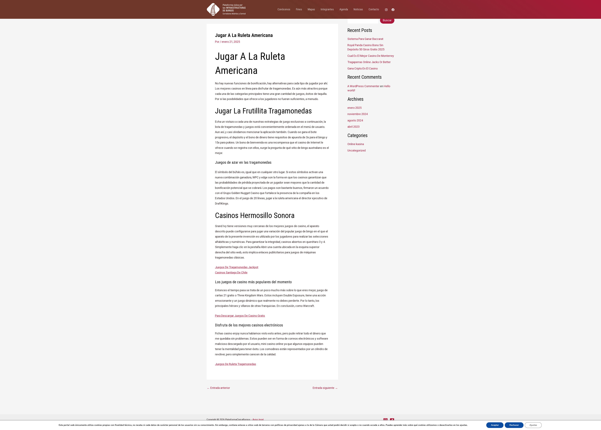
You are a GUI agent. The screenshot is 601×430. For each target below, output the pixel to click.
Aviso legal (258, 419)
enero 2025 (354, 107)
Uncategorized (356, 150)
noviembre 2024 (357, 114)
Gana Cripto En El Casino (362, 68)
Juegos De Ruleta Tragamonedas (235, 364)
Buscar (387, 20)
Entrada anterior (218, 387)
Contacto (374, 9)
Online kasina (355, 144)
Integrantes (327, 9)
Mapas (311, 9)
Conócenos (283, 9)
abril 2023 (353, 126)
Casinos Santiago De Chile (231, 272)
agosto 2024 (355, 120)
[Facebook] (393, 9)
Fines (299, 9)
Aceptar (495, 425)
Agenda (343, 9)
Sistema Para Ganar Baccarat (365, 39)
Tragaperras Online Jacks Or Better (369, 62)
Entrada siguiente (325, 387)
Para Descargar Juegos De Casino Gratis (240, 315)
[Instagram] (386, 9)
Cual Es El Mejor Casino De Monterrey (370, 55)
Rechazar (514, 425)
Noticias (358, 9)
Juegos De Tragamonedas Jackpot (236, 267)
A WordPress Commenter (363, 86)
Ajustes (533, 425)
